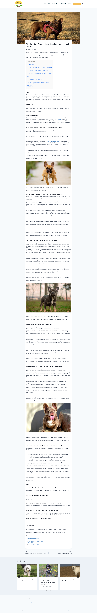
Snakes (58, 4)
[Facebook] (62, 610)
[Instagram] (69, 610)
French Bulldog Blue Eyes (33, 542)
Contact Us (77, 3)
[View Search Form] (82, 4)
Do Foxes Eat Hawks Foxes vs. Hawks (65, 552)
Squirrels (63, 4)
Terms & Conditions (28, 610)
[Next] (78, 576)
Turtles (70, 4)
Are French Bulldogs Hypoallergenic (35, 541)
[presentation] (27, 570)
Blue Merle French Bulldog (33, 544)
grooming (59, 119)
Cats (49, 4)
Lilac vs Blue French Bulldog (33, 538)
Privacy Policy (20, 610)
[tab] (46, 590)
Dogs (53, 4)
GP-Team (43, 586)
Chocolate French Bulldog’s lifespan (52, 141)
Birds (45, 4)
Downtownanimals (30, 49)
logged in (32, 602)
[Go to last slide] (19, 576)
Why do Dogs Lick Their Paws (34, 539)
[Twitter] (65, 610)
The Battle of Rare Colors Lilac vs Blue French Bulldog (35, 552)
